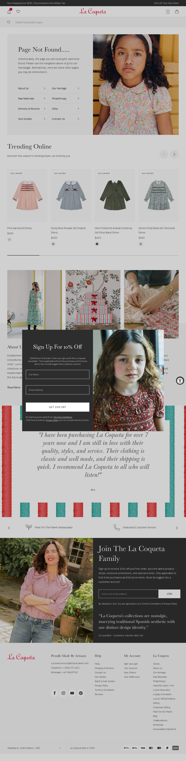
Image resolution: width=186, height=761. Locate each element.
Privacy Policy (52, 420)
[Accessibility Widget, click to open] (180, 380)
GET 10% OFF (57, 407)
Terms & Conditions (63, 417)
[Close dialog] (159, 334)
